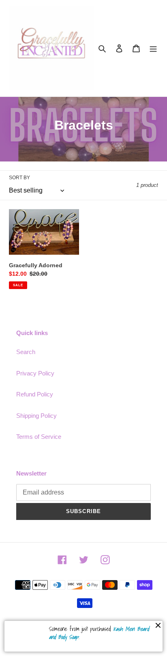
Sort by (19, 177)
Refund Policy (34, 394)
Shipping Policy (36, 415)
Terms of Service (38, 436)
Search (25, 351)
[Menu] (153, 48)
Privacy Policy (35, 373)
